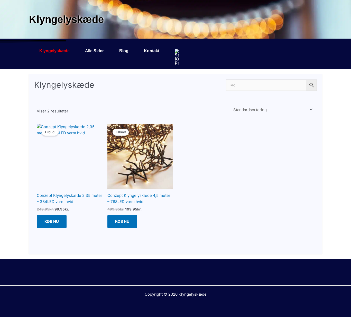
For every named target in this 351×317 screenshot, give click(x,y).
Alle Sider (94, 51)
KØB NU (51, 221)
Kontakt (151, 51)
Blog (123, 51)
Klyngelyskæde (54, 51)
